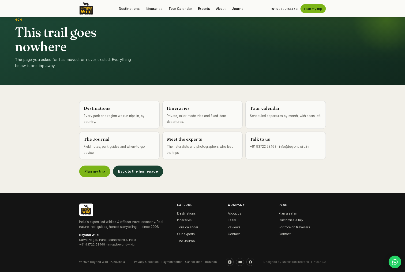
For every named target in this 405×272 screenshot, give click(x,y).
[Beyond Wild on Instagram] (230, 262)
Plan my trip (313, 9)
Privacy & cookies (146, 262)
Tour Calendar (180, 9)
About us (234, 213)
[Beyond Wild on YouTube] (240, 262)
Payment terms (171, 262)
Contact (234, 234)
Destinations (129, 9)
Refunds (211, 262)
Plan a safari (288, 213)
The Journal (186, 241)
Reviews (234, 227)
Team (232, 220)
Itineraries (154, 9)
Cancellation (193, 262)
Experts (204, 9)
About (221, 9)
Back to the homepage (138, 171)
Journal (238, 9)
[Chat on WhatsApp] (395, 262)
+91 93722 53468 (284, 9)
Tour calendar (187, 227)
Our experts (186, 234)
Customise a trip (291, 220)
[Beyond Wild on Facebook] (250, 262)
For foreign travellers (294, 227)
